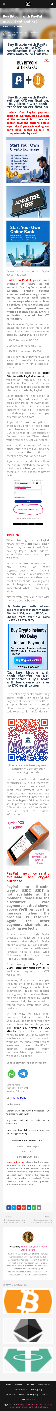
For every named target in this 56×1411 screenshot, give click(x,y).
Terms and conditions (15, 1394)
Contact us (30, 1384)
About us (18, 1384)
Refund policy (32, 1394)
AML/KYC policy (28, 1399)
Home (8, 1384)
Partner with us (44, 1384)
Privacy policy (36, 1389)
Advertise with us (21, 1389)
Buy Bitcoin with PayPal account (27, 1140)
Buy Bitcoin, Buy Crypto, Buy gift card (24, 32)
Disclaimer (46, 1394)
